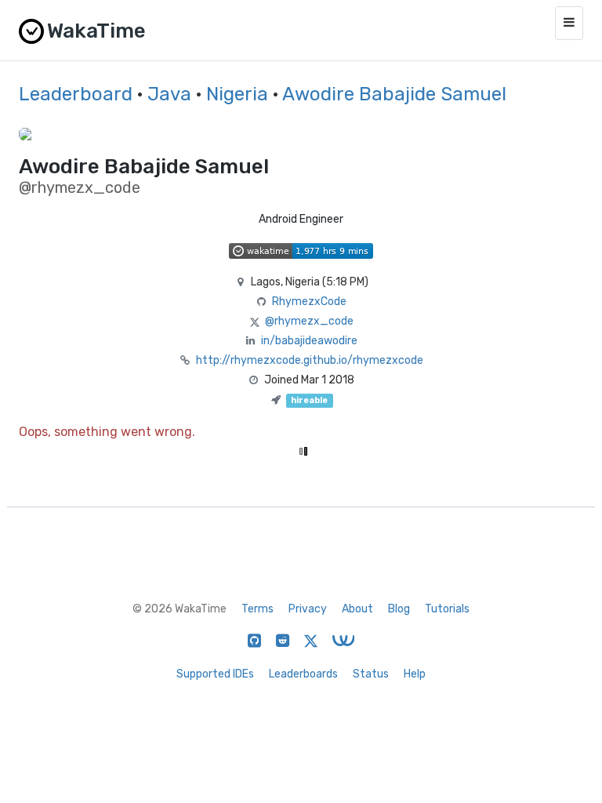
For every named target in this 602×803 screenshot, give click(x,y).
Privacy (307, 609)
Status (371, 674)
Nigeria (237, 94)
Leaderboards (303, 674)
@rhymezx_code (309, 321)
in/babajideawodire (309, 340)
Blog (399, 609)
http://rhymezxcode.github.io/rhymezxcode (309, 360)
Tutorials (447, 609)
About (357, 609)
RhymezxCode (309, 301)
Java (169, 94)
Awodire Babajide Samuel (394, 94)
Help (415, 674)
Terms (257, 609)
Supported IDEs (215, 674)
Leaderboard (75, 94)
